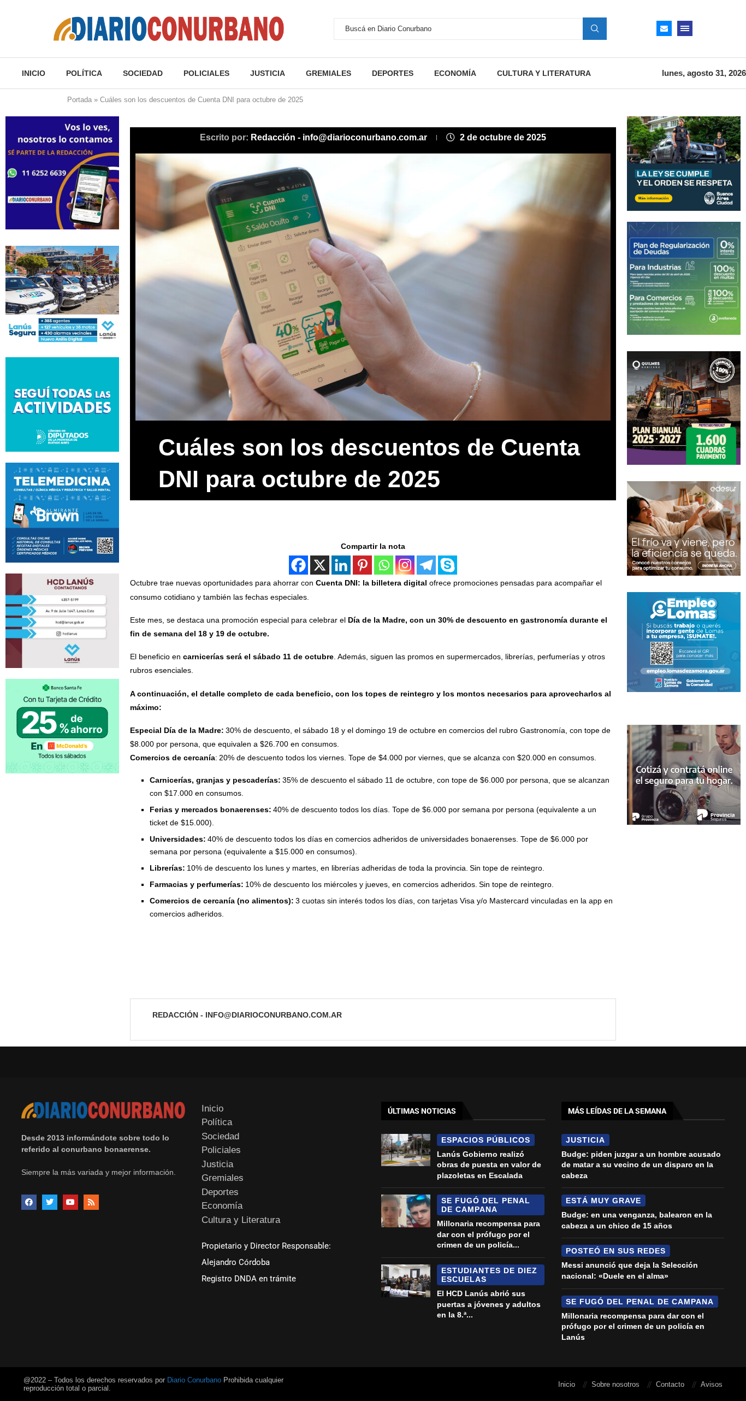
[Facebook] (298, 565)
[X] (319, 565)
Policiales (206, 73)
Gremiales (328, 73)
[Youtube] (70, 1202)
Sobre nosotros (615, 1384)
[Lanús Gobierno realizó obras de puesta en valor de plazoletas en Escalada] (405, 1150)
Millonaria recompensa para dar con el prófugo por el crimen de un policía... (488, 1234)
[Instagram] (405, 565)
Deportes (392, 73)
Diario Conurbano (194, 1380)
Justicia (267, 73)
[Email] (664, 28)
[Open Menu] (684, 28)
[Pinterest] (362, 565)
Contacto (670, 1384)
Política (84, 73)
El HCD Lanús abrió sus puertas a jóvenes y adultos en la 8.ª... (489, 1304)
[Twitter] (49, 1202)
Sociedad (143, 73)
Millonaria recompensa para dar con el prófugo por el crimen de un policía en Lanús (632, 1326)
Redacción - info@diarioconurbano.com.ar (340, 137)
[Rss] (91, 1202)
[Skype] (447, 565)
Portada (79, 100)
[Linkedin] (341, 565)
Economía (455, 73)
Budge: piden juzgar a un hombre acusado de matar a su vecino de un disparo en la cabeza (641, 1165)
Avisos (712, 1384)
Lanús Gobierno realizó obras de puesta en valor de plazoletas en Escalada (489, 1165)
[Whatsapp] (383, 565)
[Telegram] (426, 565)
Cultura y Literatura (544, 73)
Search (595, 28)
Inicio (33, 73)
